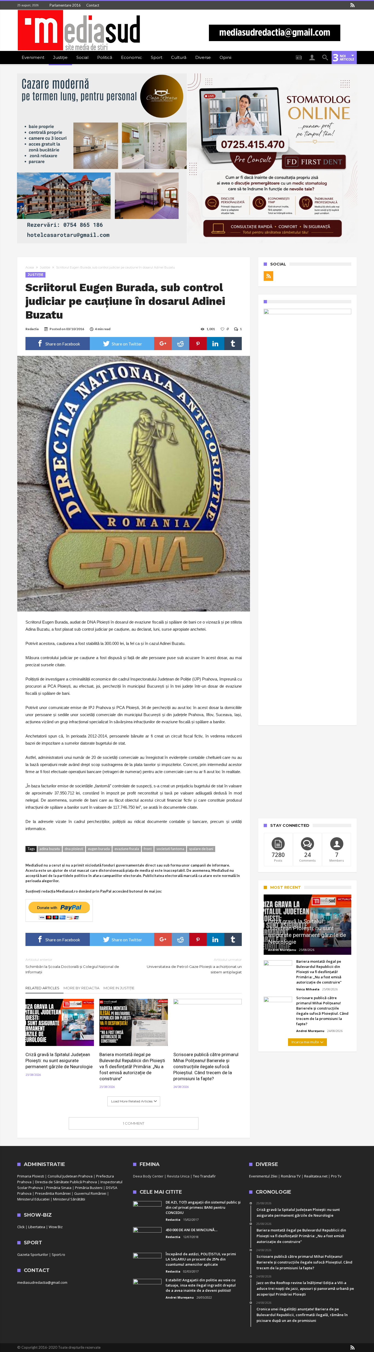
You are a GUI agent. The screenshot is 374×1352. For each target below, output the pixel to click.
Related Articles (42, 988)
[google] (163, 343)
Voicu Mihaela (308, 989)
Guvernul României (90, 1193)
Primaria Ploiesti (30, 1176)
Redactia (32, 329)
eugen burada (99, 849)
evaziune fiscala (126, 849)
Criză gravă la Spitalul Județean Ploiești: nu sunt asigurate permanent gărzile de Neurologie (59, 1060)
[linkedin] (215, 343)
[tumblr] (233, 343)
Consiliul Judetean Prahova (70, 1176)
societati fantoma (170, 849)
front (148, 849)
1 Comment (133, 1123)
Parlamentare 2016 (65, 5)
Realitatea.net (315, 1176)
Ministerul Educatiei (33, 1199)
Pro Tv (336, 1176)
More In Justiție (118, 988)
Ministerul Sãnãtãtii (69, 1199)
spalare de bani (201, 849)
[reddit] (180, 343)
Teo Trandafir (204, 1176)
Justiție (45, 267)
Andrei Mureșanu (282, 950)
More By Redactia (81, 988)
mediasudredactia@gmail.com (42, 1282)
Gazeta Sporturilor (32, 1254)
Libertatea (36, 1226)
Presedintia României (53, 1193)
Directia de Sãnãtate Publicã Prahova (66, 1181)
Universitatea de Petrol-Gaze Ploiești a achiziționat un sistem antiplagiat (194, 965)
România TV (291, 1176)
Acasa (29, 267)
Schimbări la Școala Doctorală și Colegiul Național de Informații (72, 965)
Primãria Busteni (88, 1187)
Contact (92, 5)
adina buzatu (49, 849)
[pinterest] (198, 343)
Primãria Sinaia (58, 1187)
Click (21, 1226)
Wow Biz (56, 1226)
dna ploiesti (74, 849)
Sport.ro (58, 1254)
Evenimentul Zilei (263, 1176)
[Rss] (352, 5)
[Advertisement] (307, 771)
